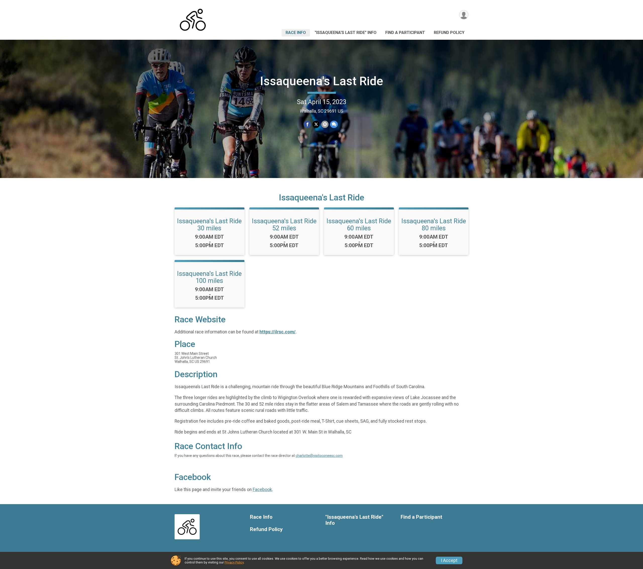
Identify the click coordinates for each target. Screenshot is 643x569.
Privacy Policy (234, 562)
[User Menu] (463, 14)
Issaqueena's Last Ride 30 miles (209, 224)
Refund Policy (449, 32)
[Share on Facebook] (307, 124)
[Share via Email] (325, 124)
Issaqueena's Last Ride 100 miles (209, 277)
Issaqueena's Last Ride (321, 81)
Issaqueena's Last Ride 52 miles (284, 224)
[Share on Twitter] (316, 124)
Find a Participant (405, 32)
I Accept (449, 560)
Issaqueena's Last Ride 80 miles (433, 224)
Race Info (296, 32)
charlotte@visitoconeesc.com (319, 456)
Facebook (262, 489)
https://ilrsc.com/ (277, 331)
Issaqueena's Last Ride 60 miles (359, 224)
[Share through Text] (334, 124)
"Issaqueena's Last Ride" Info (346, 32)
